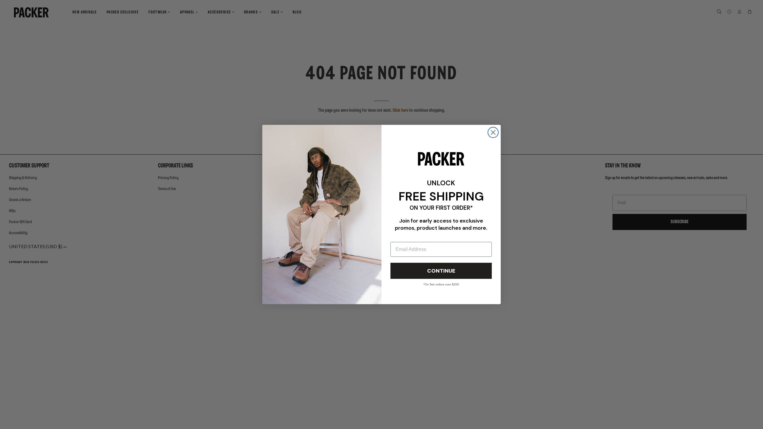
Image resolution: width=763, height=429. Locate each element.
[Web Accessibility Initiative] (2, 421)
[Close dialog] (493, 132)
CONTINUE (441, 270)
